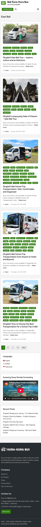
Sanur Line (23, 176)
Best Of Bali (30, 167)
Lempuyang (28, 51)
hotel (29, 183)
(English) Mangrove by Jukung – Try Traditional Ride (20, 413)
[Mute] (32, 399)
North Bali (31, 173)
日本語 (7, 364)
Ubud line (23, 183)
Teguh (6, 204)
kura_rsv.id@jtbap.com (8, 498)
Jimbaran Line (7, 173)
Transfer (21, 54)
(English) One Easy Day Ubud (13, 422)
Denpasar (12, 241)
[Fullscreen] (36, 399)
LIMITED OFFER (7, 9)
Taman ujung (7, 54)
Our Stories (5, 477)
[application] (20, 390)
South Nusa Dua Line (16, 179)
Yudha (7, 70)
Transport (27, 54)
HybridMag (23, 524)
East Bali (6, 51)
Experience (20, 51)
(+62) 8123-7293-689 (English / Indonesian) (16, 506)
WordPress (12, 524)
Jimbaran (6, 244)
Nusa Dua (6, 176)
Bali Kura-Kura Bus (17, 1)
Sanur (22, 317)
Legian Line (23, 173)
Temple (14, 54)
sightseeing (7, 112)
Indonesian (8, 367)
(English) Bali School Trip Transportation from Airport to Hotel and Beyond (19, 257)
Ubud (12, 250)
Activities (6, 167)
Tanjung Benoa (7, 183)
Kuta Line (15, 173)
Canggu (6, 241)
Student (26, 179)
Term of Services (6, 486)
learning (35, 183)
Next (23, 347)
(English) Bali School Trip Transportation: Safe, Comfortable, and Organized (19, 189)
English (7, 361)
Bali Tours (23, 47)
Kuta (12, 244)
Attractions (16, 47)
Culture (30, 47)
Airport (13, 167)
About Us (4, 474)
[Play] (5, 399)
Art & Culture (7, 47)
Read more (29, 66)
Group (26, 170)
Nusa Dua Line (14, 176)
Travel (34, 54)
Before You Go (21, 167)
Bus (36, 167)
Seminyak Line (32, 176)
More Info (6, 511)
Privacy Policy (5, 483)
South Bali (6, 179)
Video (3, 480)
